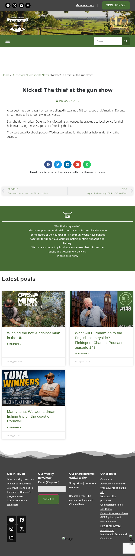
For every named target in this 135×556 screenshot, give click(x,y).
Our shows (18, 75)
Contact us (106, 479)
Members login (85, 5)
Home (5, 75)
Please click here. (67, 255)
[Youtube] (21, 5)
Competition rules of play (114, 513)
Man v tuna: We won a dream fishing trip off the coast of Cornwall (31, 416)
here (15, 504)
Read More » (14, 344)
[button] (49, 41)
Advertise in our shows (113, 483)
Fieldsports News (38, 75)
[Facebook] (8, 5)
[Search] (126, 41)
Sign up (48, 499)
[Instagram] (28, 5)
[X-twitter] (14, 5)
